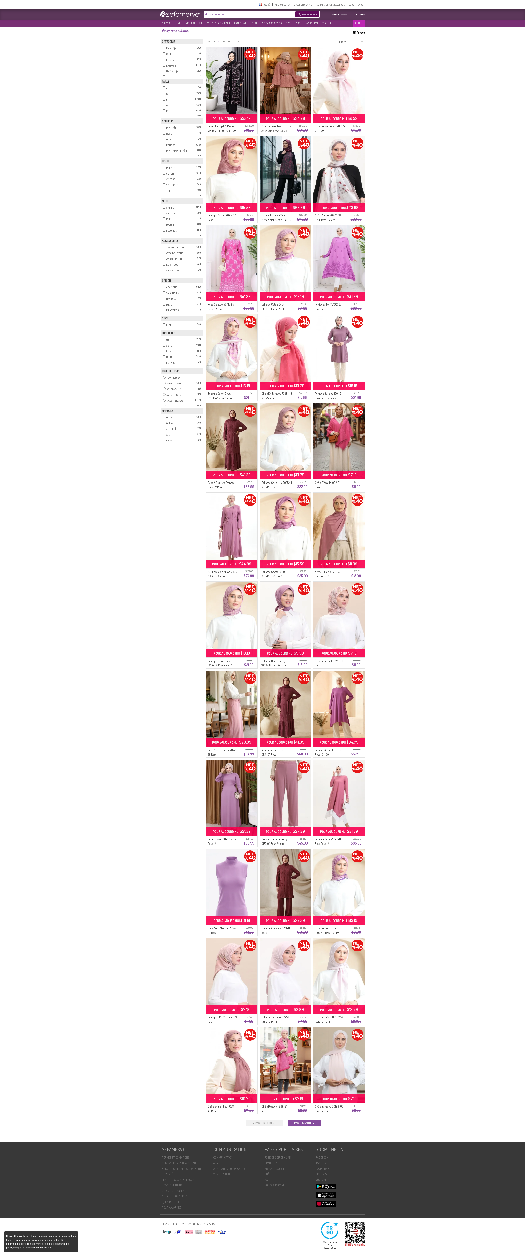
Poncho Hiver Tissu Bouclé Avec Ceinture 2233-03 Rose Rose (276, 130)
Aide (215, 1163)
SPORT (289, 23)
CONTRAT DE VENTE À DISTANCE (180, 1163)
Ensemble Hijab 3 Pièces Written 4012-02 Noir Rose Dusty (222, 130)
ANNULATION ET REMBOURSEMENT (181, 1168)
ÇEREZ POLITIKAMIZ (173, 1191)
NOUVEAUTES (168, 23)
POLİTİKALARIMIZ (171, 1207)
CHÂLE (268, 1174)
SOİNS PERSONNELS (276, 1185)
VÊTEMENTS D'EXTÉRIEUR (219, 23)
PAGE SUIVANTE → (304, 1123)
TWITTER (321, 1163)
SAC (267, 1179)
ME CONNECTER (282, 4)
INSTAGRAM (322, 1168)
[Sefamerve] (181, 14)
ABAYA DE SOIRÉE (275, 1168)
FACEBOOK (322, 1157)
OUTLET (359, 23)
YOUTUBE (321, 1179)
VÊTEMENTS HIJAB (186, 23)
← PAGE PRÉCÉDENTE (264, 1123)
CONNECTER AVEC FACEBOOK (330, 4)
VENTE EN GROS (222, 1174)
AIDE (360, 4)
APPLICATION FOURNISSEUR (229, 1168)
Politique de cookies (23, 1247)
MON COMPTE (340, 14)
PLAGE (298, 23)
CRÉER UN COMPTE (303, 4)
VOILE (201, 23)
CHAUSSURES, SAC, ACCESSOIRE (267, 23)
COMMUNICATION (223, 1157)
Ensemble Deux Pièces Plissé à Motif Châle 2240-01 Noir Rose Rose (276, 220)
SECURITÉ (167, 1174)
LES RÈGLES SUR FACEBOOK (178, 1179)
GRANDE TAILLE (241, 23)
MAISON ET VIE (311, 23)
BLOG (351, 4)
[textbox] (248, 14)
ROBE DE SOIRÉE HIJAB (278, 1157)
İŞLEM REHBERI (170, 1202)
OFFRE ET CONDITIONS (175, 1196)
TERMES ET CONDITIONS (175, 1157)
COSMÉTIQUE (328, 23)
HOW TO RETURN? (172, 1185)
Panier (360, 14)
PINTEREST (322, 1174)
